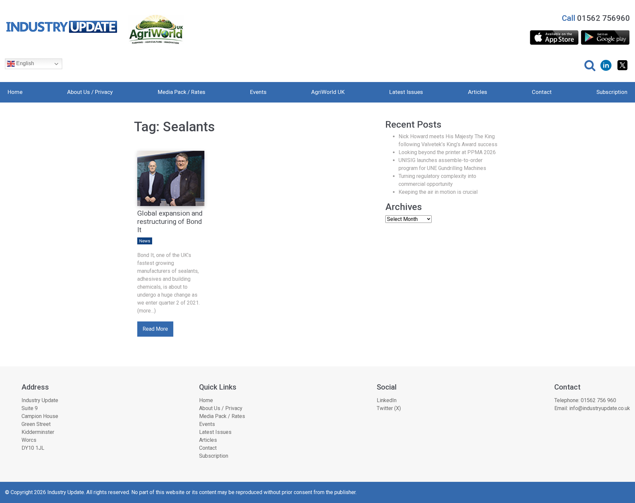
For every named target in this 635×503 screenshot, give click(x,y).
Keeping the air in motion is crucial (438, 192)
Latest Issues (406, 92)
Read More (155, 329)
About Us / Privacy (90, 92)
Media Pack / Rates (181, 92)
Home (15, 92)
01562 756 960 (598, 400)
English (24, 63)
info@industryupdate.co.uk (599, 408)
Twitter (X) (389, 408)
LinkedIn (387, 400)
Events (258, 92)
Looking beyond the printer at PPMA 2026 (447, 152)
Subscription (611, 92)
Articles (477, 92)
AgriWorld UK (328, 92)
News (144, 240)
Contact (542, 92)
